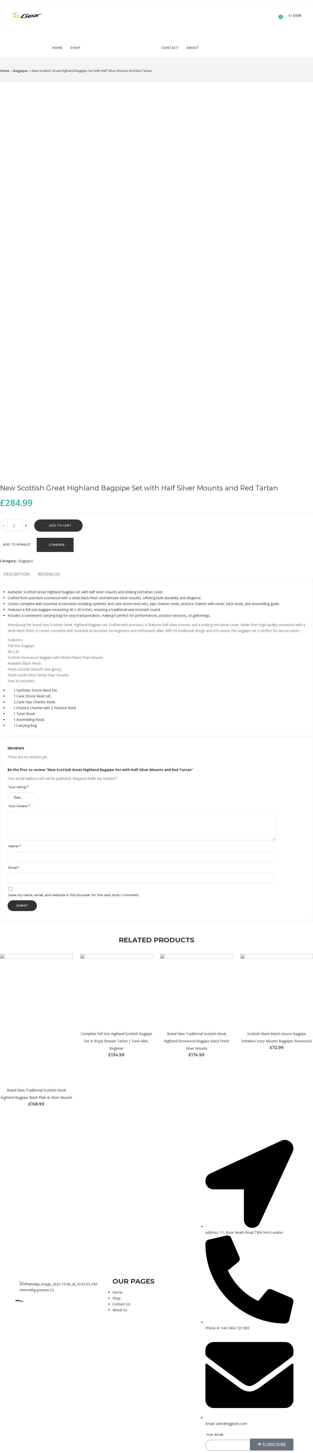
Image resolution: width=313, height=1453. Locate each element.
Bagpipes (20, 70)
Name (14, 846)
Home (57, 48)
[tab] (49, 575)
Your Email (214, 1434)
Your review (19, 806)
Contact (170, 48)
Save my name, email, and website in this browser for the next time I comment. (73, 895)
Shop (75, 48)
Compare (57, 545)
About (192, 48)
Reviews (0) (49, 574)
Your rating (18, 787)
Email (13, 868)
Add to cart (60, 525)
